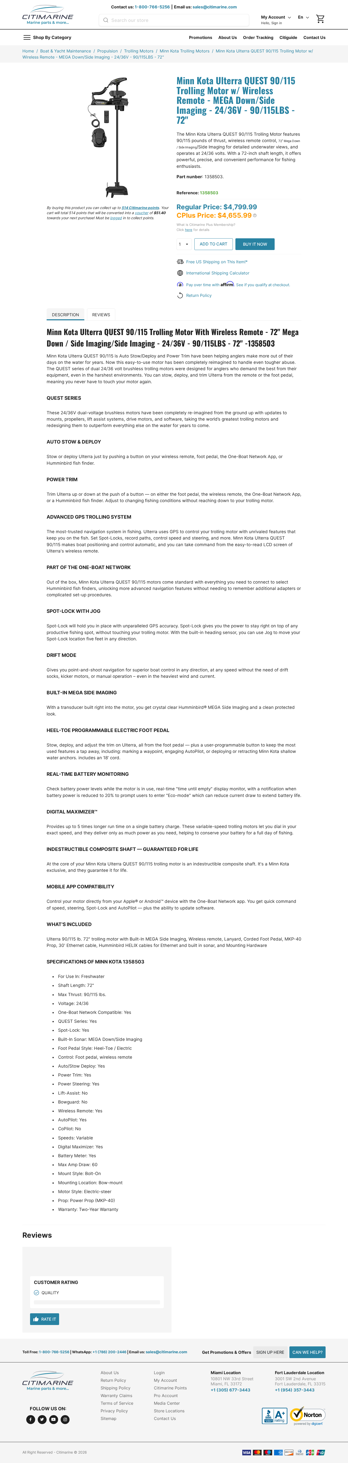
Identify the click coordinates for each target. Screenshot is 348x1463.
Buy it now (255, 244)
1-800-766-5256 (152, 6)
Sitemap (108, 1418)
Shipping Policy (115, 1387)
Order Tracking (258, 37)
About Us (227, 37)
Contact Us (314, 37)
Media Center (167, 1403)
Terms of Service (117, 1403)
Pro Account (166, 1395)
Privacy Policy (114, 1410)
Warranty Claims (116, 1395)
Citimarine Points (170, 1387)
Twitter (42, 1419)
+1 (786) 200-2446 (109, 1352)
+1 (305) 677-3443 (230, 1389)
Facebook (30, 1419)
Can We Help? (307, 1352)
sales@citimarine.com (215, 6)
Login (159, 1372)
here (188, 230)
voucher (141, 213)
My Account (165, 1380)
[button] (254, 215)
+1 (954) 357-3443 (295, 1389)
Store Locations (169, 1410)
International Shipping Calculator (217, 272)
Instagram (65, 1419)
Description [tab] (65, 314)
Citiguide (288, 37)
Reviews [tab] (101, 314)
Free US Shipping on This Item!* (217, 261)
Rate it (44, 1319)
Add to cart (213, 243)
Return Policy (199, 295)
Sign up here (270, 1352)
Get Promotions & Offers (226, 1352)
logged (116, 218)
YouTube (53, 1419)
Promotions (200, 37)
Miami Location (226, 1372)
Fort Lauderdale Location (299, 1372)
